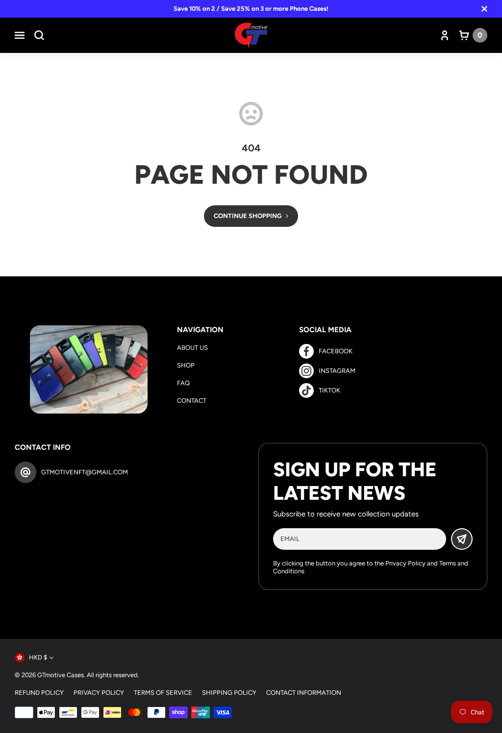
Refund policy (39, 692)
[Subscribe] (462, 539)
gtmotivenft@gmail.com (84, 472)
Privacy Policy (405, 563)
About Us (192, 347)
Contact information (303, 692)
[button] (20, 35)
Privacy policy (99, 692)
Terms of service (163, 692)
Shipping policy (229, 692)
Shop (186, 365)
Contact (191, 400)
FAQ (183, 383)
